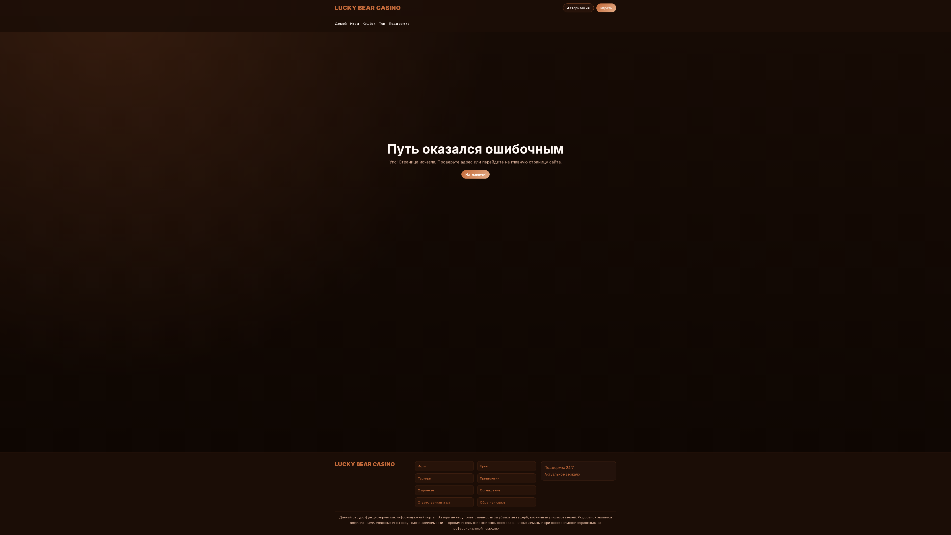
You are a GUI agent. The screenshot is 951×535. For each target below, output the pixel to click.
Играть (606, 8)
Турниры (424, 478)
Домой (341, 24)
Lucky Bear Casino (368, 8)
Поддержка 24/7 (559, 467)
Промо (485, 466)
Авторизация (578, 8)
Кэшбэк (369, 24)
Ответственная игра (434, 502)
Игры (354, 24)
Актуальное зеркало (562, 474)
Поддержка (399, 24)
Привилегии (490, 478)
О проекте (426, 490)
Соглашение (490, 490)
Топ (382, 24)
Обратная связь (492, 502)
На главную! (475, 174)
